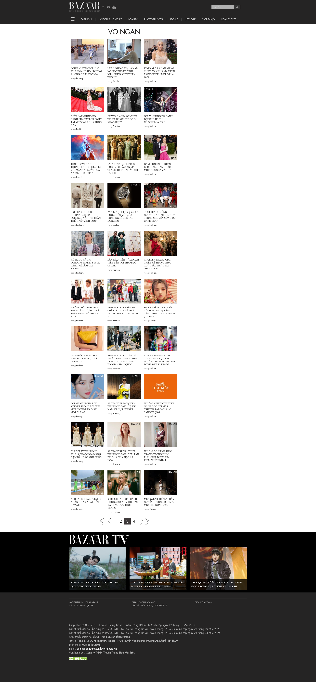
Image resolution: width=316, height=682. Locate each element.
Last (147, 521)
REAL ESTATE (228, 19)
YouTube (114, 7)
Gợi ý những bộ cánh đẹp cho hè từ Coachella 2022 (158, 119)
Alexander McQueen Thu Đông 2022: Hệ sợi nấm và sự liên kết (121, 406)
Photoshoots (153, 19)
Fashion (86, 19)
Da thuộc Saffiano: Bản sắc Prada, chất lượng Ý (85, 358)
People (174, 19)
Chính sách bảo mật (143, 602)
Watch (116, 224)
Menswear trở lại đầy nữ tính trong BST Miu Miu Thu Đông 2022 (159, 502)
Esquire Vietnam (203, 602)
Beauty (132, 19)
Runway (79, 78)
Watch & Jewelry (110, 19)
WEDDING (208, 19)
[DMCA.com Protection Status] (78, 658)
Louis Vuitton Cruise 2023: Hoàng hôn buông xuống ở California (86, 71)
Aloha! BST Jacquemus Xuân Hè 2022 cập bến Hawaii (86, 502)
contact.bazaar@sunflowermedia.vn (97, 648)
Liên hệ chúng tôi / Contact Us (149, 605)
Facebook (103, 7)
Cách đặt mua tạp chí (81, 605)
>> (140, 521)
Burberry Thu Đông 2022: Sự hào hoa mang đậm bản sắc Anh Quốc (86, 454)
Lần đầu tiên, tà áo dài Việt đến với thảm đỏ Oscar (123, 262)
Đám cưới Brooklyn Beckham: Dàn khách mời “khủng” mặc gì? (158, 167)
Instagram (108, 7)
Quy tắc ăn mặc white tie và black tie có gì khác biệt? (122, 119)
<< (107, 521)
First (101, 521)
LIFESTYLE (190, 19)
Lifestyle (79, 176)
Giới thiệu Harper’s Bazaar (83, 602)
